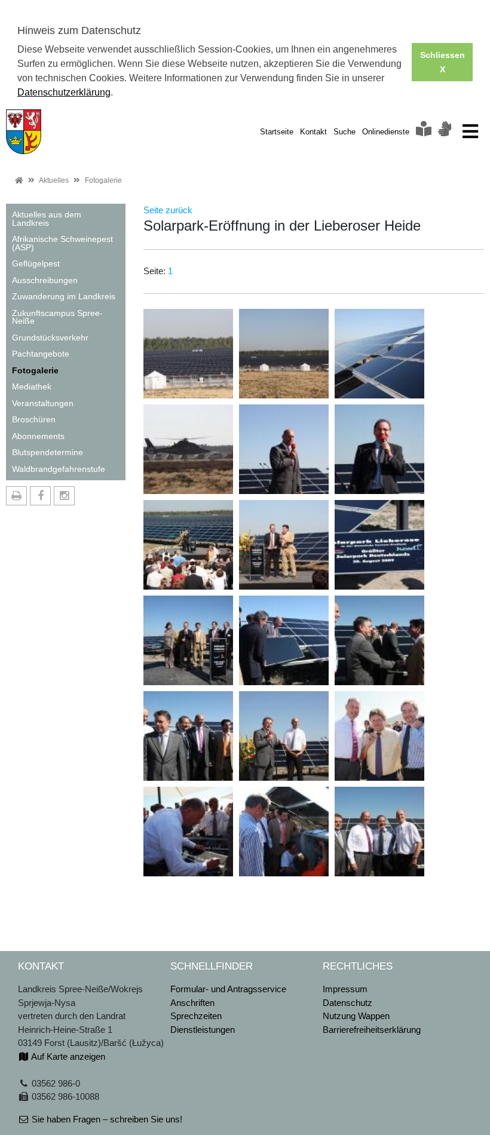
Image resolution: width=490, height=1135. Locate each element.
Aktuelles (54, 180)
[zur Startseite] (23, 130)
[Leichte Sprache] (423, 131)
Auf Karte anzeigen (67, 1056)
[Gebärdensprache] (444, 131)
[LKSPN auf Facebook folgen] (40, 495)
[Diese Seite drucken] (16, 495)
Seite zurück (167, 210)
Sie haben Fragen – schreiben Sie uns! (105, 1119)
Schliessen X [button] (442, 62)
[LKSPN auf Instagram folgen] (64, 495)
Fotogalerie (103, 180)
